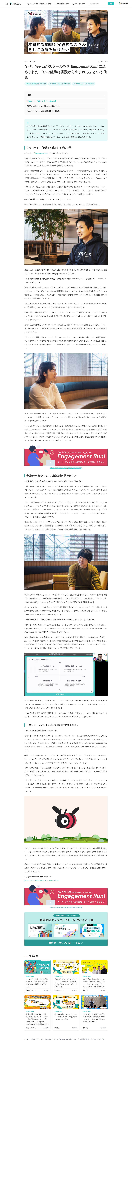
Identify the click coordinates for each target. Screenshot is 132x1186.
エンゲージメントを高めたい (60, 83)
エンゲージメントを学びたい (84, 83)
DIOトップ (35, 1039)
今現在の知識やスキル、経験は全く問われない (43, 106)
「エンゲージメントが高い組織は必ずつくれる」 (44, 111)
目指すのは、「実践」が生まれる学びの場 (41, 101)
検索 (111, 4)
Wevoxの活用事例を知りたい (36, 83)
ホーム (26, 1039)
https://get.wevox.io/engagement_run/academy (66, 468)
